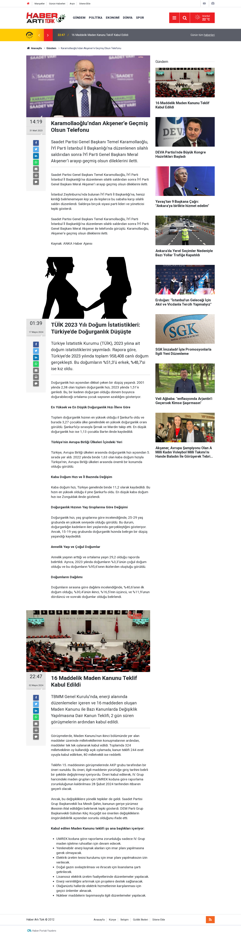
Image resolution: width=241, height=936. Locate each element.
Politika (95, 17)
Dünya (127, 17)
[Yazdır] (36, 175)
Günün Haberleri (57, 3)
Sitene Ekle (84, 3)
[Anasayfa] (28, 3)
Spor (140, 17)
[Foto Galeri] (213, 3)
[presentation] (39, 35)
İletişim (124, 919)
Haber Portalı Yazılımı (44, 930)
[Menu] (174, 18)
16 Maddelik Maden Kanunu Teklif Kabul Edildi (99, 35)
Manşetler (40, 3)
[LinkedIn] (36, 156)
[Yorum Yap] (36, 182)
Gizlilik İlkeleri (140, 919)
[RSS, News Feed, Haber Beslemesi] (210, 919)
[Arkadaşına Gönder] (36, 169)
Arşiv (72, 3)
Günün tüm (203, 35)
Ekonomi (112, 17)
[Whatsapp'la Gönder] (36, 162)
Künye (112, 919)
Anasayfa (99, 919)
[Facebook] (36, 143)
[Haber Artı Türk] (46, 17)
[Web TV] (204, 3)
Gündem (79, 17)
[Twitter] (36, 149)
